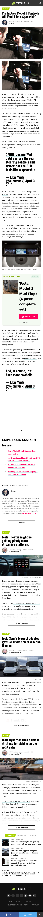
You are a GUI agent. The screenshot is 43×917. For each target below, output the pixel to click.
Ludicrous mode (30, 358)
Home (10, 902)
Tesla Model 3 (22, 485)
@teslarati (6, 870)
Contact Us (30, 902)
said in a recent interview (17, 702)
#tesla (11, 874)
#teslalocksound (28, 874)
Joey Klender (15, 551)
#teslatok (18, 874)
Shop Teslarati (13, 277)
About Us (19, 902)
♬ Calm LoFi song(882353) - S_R (14, 875)
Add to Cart (30, 317)
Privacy (35, 905)
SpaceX (5, 194)
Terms (26, 905)
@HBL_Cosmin (15, 154)
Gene (12, 23)
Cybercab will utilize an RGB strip (16, 801)
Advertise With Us (14, 905)
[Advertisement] (21, 414)
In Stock (35, 277)
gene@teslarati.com (29, 513)
